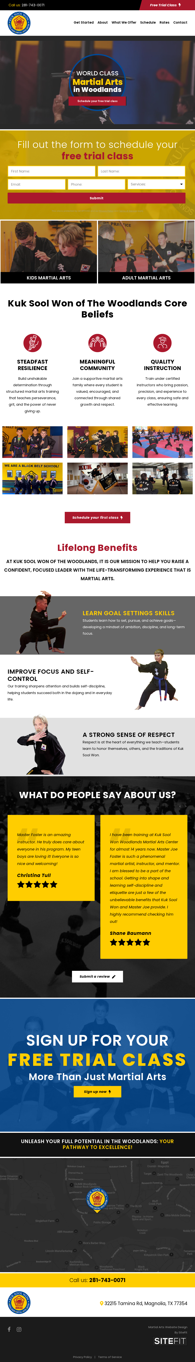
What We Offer (124, 22)
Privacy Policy (82, 1357)
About (103, 22)
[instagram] (19, 1329)
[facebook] (9, 1329)
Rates (164, 22)
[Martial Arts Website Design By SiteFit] (169, 1341)
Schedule (148, 22)
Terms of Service (110, 1357)
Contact (180, 22)
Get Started (84, 22)
